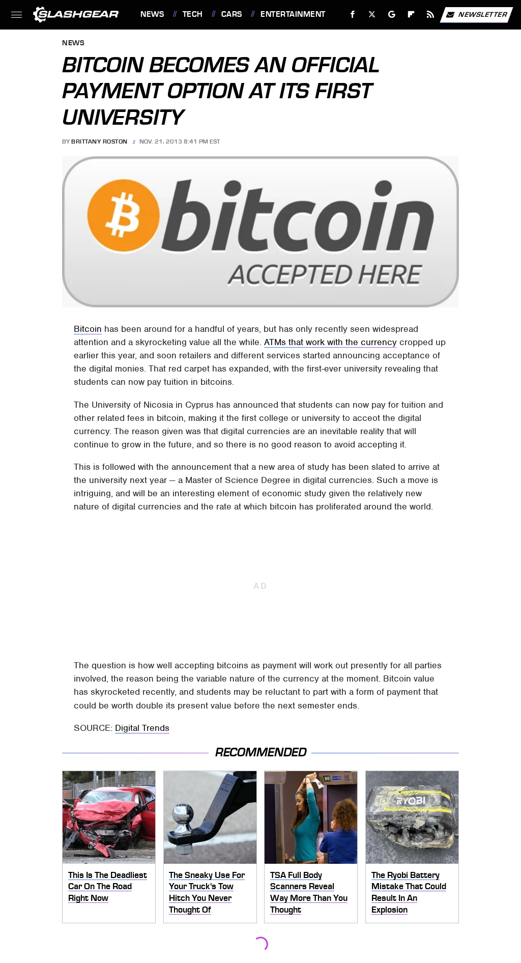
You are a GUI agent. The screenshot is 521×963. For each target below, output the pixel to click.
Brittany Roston (99, 141)
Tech (193, 14)
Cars (231, 14)
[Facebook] (352, 14)
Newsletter (482, 14)
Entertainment (292, 14)
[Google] (392, 14)
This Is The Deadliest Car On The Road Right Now (107, 886)
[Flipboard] (411, 14)
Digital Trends (142, 727)
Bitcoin (88, 328)
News (152, 14)
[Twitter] (372, 14)
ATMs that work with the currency (330, 342)
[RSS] (430, 14)
